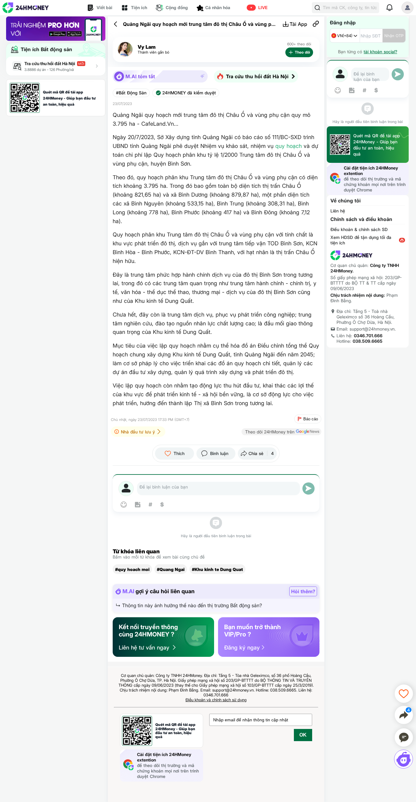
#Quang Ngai (171, 569)
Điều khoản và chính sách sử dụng (216, 699)
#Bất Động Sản (131, 92)
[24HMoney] (25, 7)
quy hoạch (288, 146)
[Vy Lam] (125, 49)
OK (303, 734)
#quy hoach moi (132, 569)
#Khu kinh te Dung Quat (217, 569)
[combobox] (345, 35)
